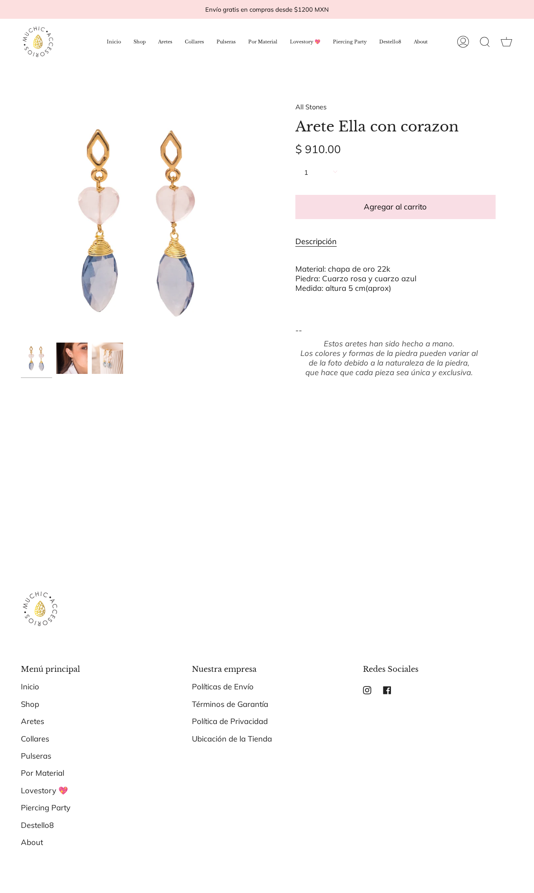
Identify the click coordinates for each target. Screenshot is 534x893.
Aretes (32, 721)
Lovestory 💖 (44, 790)
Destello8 (37, 825)
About (32, 842)
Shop (30, 704)
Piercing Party (46, 807)
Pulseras (36, 756)
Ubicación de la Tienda (232, 739)
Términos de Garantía (230, 704)
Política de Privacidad (230, 721)
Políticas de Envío (223, 686)
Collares (35, 739)
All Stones (311, 107)
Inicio (30, 686)
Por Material (42, 773)
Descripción (316, 241)
